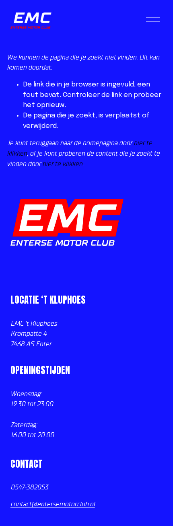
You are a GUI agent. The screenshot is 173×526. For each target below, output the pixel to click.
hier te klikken (62, 164)
